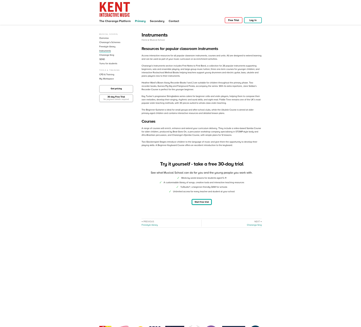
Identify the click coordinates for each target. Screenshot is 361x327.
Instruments (105, 50)
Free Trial (233, 20)
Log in (253, 20)
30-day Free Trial (116, 98)
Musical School (157, 39)
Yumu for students (108, 63)
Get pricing (116, 88)
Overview (104, 38)
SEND (102, 59)
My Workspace (106, 78)
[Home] (114, 9)
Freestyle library (107, 46)
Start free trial (202, 202)
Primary (140, 21)
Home (145, 39)
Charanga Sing (106, 54)
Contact (174, 21)
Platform (115, 21)
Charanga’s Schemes (109, 42)
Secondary (157, 21)
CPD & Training (106, 74)
